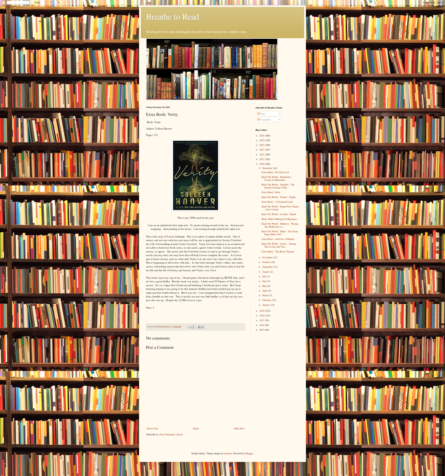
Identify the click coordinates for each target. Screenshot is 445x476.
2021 (262, 159)
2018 (262, 315)
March (265, 295)
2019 (262, 310)
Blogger (249, 453)
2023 (262, 149)
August (266, 271)
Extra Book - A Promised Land (277, 201)
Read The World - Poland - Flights (279, 197)
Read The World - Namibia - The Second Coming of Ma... (278, 186)
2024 (262, 145)
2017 (262, 320)
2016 (262, 325)
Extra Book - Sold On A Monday (278, 239)
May (264, 286)
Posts (262, 113)
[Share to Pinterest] (202, 327)
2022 (262, 154)
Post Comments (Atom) (171, 434)
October (266, 262)
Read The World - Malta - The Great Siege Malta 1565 (280, 233)
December (267, 168)
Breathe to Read (172, 16)
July (264, 276)
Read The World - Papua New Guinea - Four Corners (280, 208)
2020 (262, 164)
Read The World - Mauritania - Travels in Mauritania (277, 178)
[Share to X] (196, 327)
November (267, 257)
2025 (262, 140)
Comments (265, 119)
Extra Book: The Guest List (275, 172)
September (267, 266)
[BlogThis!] (193, 327)
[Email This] (189, 327)
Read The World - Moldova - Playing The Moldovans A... (280, 225)
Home (196, 428)
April (265, 290)
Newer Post (152, 428)
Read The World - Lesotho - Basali (279, 214)
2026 (262, 135)
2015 (262, 329)
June (264, 281)
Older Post (239, 428)
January (266, 304)
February (267, 300)
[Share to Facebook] (199, 327)
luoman (228, 453)
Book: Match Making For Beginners (279, 219)
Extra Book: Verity (271, 192)
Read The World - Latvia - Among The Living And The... (279, 245)
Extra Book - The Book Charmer (278, 251)
